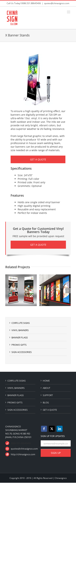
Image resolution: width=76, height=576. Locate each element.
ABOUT (46, 388)
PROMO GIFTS (19, 344)
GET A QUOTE (50, 409)
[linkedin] (60, 429)
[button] (8, 290)
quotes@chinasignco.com (56, 3)
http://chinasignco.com (23, 454)
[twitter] (52, 429)
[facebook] (44, 429)
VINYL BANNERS (20, 330)
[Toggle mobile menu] (69, 12)
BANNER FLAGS (19, 337)
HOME (46, 380)
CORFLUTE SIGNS (20, 322)
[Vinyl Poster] (44, 276)
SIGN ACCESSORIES (21, 352)
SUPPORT (48, 395)
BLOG (46, 402)
